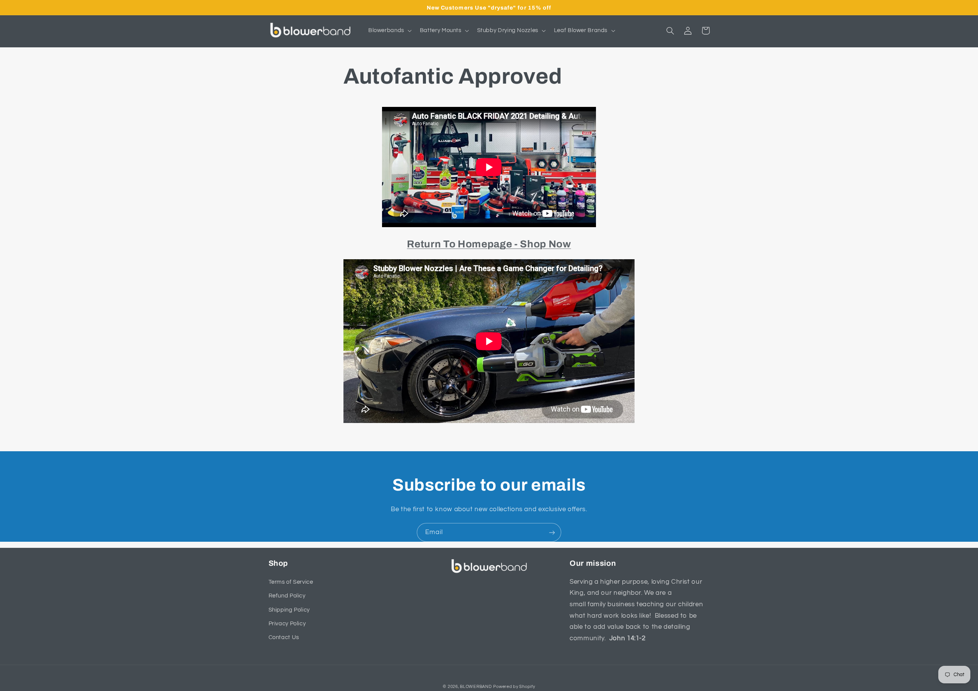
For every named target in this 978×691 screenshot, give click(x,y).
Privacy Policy (287, 623)
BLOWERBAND (476, 687)
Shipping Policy (289, 610)
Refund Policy (287, 596)
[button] (389, 30)
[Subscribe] (552, 532)
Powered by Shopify (514, 687)
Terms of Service (291, 582)
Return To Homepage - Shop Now (489, 244)
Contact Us (284, 637)
